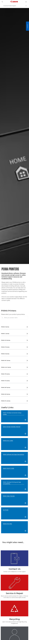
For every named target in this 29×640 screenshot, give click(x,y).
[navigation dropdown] (26, 2)
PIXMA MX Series (14, 394)
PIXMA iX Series (14, 353)
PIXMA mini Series (14, 367)
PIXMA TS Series (14, 380)
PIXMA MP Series (14, 387)
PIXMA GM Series (14, 340)
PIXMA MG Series (14, 360)
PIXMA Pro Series (14, 401)
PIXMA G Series (14, 333)
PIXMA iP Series (14, 347)
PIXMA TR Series (14, 374)
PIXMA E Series (14, 327)
